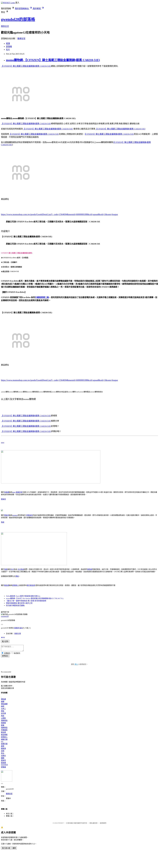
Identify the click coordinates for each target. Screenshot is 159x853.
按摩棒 (3, 723)
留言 (21, 628)
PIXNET (61, 823)
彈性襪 (3, 699)
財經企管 (17, 633)
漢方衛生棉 (31, 585)
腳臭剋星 (19, 492)
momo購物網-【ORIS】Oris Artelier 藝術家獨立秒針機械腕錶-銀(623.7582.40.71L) (34, 598)
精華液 (3, 748)
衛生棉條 (4, 735)
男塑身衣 (29, 515)
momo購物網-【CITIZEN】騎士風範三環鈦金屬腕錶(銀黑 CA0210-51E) (53, 60)
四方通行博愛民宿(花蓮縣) (15, 605)
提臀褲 (3, 767)
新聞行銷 (4, 744)
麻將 (2, 706)
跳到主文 (5, 26)
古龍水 (3, 755)
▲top (3, 637)
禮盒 (17, 576)
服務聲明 (103, 823)
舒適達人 (15, 585)
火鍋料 (3, 718)
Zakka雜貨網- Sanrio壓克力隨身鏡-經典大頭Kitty (23, 596)
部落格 (9, 46)
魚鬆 (2, 522)
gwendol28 (5, 616)
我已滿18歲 (6, 848)
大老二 (3, 709)
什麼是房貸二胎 (42, 297)
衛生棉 (6, 585)
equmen (15, 515)
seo (2, 741)
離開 (14, 848)
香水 (2, 753)
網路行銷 (4, 739)
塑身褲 (3, 763)
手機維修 (4, 730)
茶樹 (2, 751)
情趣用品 (4, 720)
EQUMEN (4, 765)
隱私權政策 (93, 823)
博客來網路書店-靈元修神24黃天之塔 (19, 603)
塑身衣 (3, 499)
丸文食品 (21, 569)
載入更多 (5, 641)
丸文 (12, 569)
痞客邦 (16, 628)
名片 (8, 49)
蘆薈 (2, 746)
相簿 (8, 43)
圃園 (2, 758)
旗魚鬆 (89, 569)
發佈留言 (5, 656)
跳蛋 (2, 725)
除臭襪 (6, 492)
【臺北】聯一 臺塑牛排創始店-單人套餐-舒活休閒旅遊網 (26, 601)
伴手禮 (3, 713)
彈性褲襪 (4, 704)
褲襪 (2, 701)
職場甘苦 (21, 38)
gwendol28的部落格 (18, 19)
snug (2, 442)
